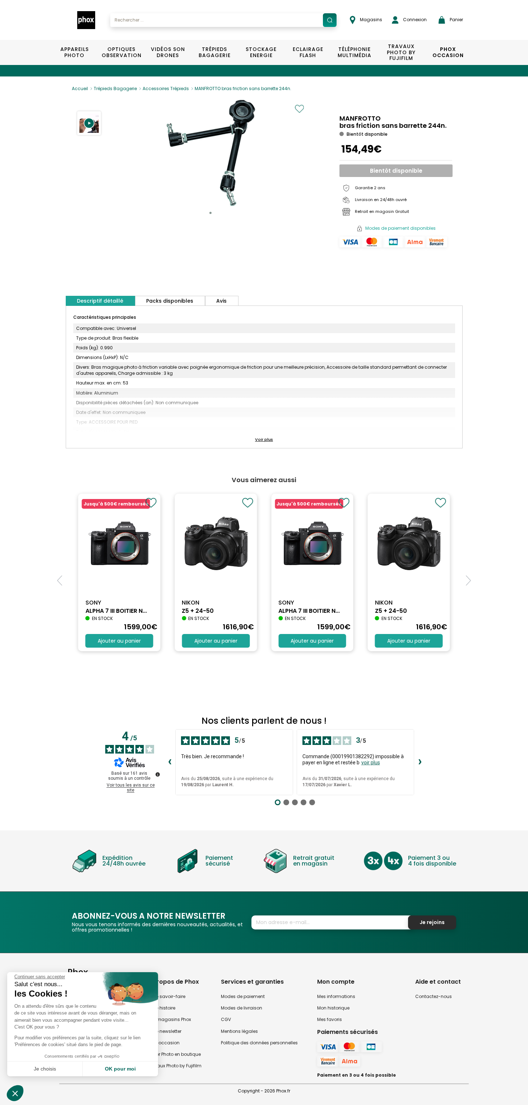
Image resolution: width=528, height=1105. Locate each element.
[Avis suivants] (420, 762)
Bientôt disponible (396, 170)
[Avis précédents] (170, 762)
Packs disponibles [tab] (169, 300)
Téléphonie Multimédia (354, 52)
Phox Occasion (448, 52)
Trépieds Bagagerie (215, 52)
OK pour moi (120, 1069)
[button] (89, 123)
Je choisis (45, 1069)
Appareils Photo (74, 52)
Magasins (370, 20)
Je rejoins (432, 922)
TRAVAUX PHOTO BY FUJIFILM (401, 52)
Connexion (414, 20)
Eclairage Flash (308, 52)
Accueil (80, 88)
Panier (456, 20)
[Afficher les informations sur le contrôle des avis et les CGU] (158, 774)
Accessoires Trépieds (166, 88)
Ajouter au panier (119, 640)
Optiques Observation (121, 52)
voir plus (370, 762)
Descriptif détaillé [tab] (100, 300)
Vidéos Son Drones (168, 52)
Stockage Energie (261, 52)
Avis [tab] (221, 300)
